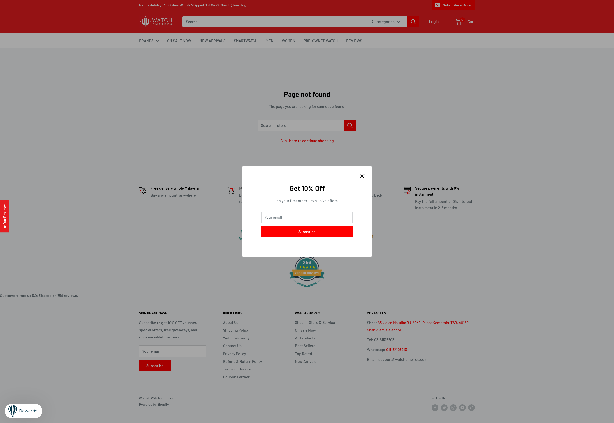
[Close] (362, 175)
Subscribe (307, 231)
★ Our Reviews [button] (4, 216)
